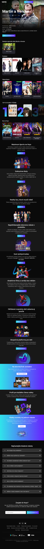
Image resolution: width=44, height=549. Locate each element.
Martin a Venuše (9, 51)
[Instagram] (22, 523)
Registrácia (29, 2)
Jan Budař (31, 30)
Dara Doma (17, 137)
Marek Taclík (7, 30)
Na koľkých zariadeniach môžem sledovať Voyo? (17, 460)
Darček (8, 528)
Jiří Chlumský (8, 29)
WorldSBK (21, 259)
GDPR (27, 528)
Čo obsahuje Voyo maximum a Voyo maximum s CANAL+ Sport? (21, 486)
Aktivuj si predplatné (21, 291)
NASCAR (32, 258)
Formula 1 (15, 258)
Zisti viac (21, 181)
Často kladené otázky (11, 526)
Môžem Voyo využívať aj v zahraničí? (15, 455)
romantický (8, 15)
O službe (18, 526)
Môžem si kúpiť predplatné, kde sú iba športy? (17, 491)
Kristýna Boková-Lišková (15, 30)
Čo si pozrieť (34, 526)
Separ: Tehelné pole (27, 137)
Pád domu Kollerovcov (7, 137)
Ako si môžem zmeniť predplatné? (14, 481)
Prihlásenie (38, 2)
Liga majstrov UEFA (17, 96)
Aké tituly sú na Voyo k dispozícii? (14, 471)
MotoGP (27, 258)
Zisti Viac (21, 153)
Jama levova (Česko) (36, 96)
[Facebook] (20, 523)
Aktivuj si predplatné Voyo (8, 35)
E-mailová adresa (9, 512)
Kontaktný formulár (33, 528)
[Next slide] (42, 67)
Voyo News (17, 530)
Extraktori (7, 96)
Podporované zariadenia (26, 526)
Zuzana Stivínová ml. (25, 30)
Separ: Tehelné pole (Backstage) (36, 138)
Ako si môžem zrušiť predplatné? (14, 465)
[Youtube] (25, 523)
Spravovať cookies (25, 530)
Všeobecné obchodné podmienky (18, 528)
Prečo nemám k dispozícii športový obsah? (16, 476)
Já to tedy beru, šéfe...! (37, 73)
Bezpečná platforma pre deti (21, 340)
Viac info (33, 22)
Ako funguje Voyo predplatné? (13, 450)
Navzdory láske (27, 96)
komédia (4, 15)
